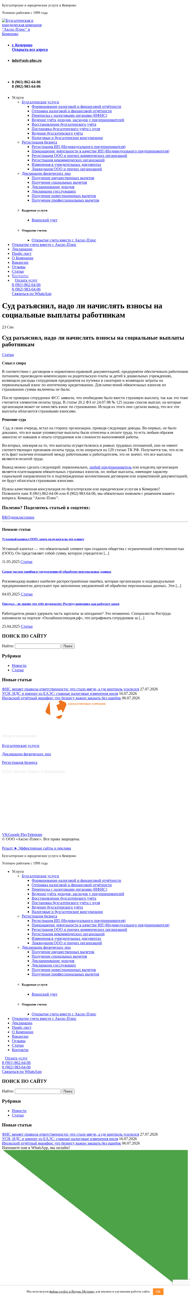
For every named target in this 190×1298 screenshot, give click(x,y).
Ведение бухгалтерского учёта (57, 133)
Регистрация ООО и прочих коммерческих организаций (79, 155)
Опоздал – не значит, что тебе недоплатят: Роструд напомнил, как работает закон (60, 604)
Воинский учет (44, 220)
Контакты (20, 1050)
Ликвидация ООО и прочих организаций (67, 169)
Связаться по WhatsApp (31, 294)
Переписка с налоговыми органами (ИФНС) (69, 115)
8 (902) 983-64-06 (26, 289)
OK (158, 1292)
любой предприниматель (110, 467)
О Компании (22, 258)
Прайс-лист (21, 253)
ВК (4, 517)
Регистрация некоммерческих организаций (68, 160)
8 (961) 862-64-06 (26, 285)
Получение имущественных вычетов (63, 178)
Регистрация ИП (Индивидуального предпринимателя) (78, 147)
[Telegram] (14, 71)
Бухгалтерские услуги (40, 102)
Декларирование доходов (53, 187)
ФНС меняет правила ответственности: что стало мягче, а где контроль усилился (70, 689)
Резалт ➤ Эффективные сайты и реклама (36, 848)
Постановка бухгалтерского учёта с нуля (66, 129)
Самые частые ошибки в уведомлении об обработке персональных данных (56, 571)
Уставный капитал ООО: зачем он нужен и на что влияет (43, 539)
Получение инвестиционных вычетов (64, 196)
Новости (19, 665)
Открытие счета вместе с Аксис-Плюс (64, 240)
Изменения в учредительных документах (66, 164)
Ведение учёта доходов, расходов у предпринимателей (78, 120)
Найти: (8, 646)
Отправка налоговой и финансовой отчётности (72, 111)
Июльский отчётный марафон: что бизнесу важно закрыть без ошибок (61, 698)
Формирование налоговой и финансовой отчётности (76, 106)
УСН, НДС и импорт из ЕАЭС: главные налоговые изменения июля (60, 693)
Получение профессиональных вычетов (65, 200)
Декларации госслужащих (54, 191)
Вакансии (20, 262)
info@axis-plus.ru (27, 60)
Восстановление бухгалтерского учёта (64, 124)
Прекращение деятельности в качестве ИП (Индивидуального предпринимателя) (100, 151)
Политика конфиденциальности (25, 844)
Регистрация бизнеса (39, 142)
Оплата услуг (26, 280)
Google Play (17, 834)
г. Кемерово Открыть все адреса (30, 47)
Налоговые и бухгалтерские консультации (67, 138)
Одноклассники (20, 517)
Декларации (22, 249)
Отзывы (18, 267)
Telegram (34, 834)
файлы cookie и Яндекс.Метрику (72, 1291)
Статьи (18, 271)
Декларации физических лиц (46, 173)
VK (5, 834)
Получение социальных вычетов (59, 182)
